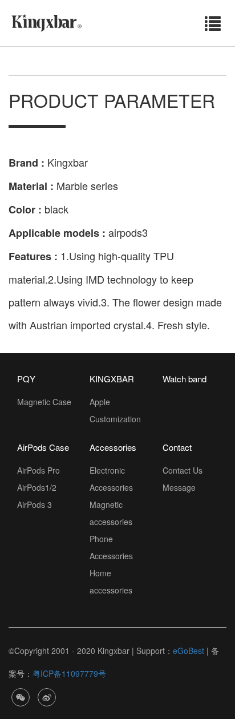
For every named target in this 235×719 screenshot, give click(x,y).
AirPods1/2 (36, 487)
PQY (26, 379)
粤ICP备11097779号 (69, 673)
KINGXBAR (112, 379)
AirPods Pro (38, 470)
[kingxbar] (46, 21)
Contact (177, 447)
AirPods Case (43, 447)
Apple (100, 401)
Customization (115, 419)
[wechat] (20, 696)
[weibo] (47, 696)
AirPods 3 (34, 504)
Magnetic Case (44, 401)
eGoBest (188, 650)
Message (179, 487)
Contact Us (182, 470)
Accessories (113, 447)
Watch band (184, 379)
